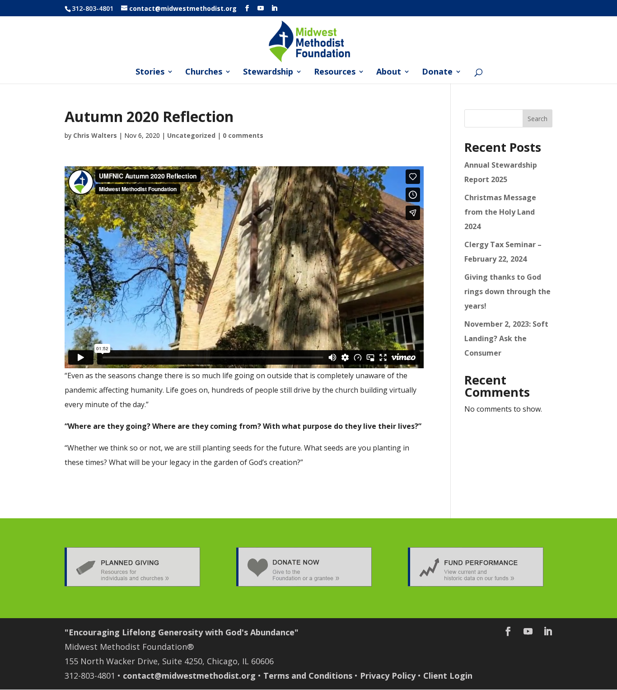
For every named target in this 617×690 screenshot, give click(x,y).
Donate (437, 72)
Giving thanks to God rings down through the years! (507, 291)
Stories (150, 72)
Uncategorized (191, 135)
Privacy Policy (388, 675)
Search (537, 118)
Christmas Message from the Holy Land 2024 (500, 211)
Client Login (447, 675)
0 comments (243, 135)
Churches (203, 72)
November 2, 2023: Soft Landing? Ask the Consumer (506, 338)
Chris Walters (95, 135)
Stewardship (268, 72)
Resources (334, 72)
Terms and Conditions (307, 675)
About (388, 72)
